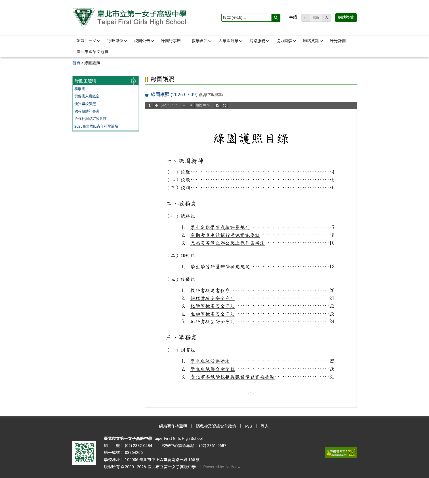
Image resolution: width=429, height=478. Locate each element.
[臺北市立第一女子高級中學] (129, 17)
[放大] (191, 105)
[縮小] (184, 105)
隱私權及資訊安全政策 (216, 426)
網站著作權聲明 (173, 426)
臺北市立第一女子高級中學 (171, 467)
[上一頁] (149, 105)
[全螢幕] (224, 105)
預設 (316, 18)
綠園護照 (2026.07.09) (174, 94)
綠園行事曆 (171, 41)
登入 (265, 426)
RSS (248, 426)
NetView (233, 467)
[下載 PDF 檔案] (217, 105)
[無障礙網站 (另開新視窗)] (341, 452)
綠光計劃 (338, 41)
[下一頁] (156, 105)
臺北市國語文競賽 (92, 52)
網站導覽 (346, 17)
